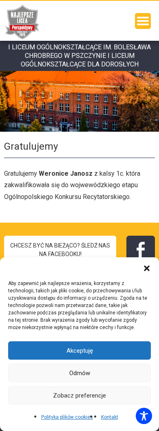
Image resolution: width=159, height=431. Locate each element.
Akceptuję (79, 350)
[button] (147, 267)
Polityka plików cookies (67, 417)
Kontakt (109, 417)
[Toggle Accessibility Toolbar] (144, 416)
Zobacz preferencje (79, 395)
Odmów (79, 373)
